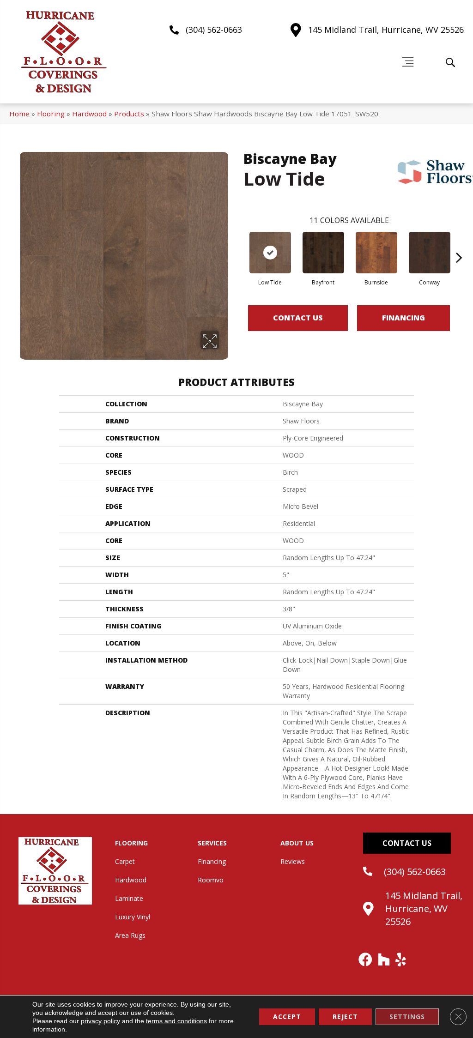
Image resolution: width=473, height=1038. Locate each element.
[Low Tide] (270, 252)
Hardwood (89, 113)
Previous (239, 243)
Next (459, 243)
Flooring (51, 113)
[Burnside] (376, 252)
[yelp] (401, 959)
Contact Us (298, 318)
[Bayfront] (323, 252)
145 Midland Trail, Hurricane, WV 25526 (386, 29)
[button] (407, 843)
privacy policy (100, 1021)
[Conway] (429, 252)
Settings (407, 1016)
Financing (403, 318)
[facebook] (365, 959)
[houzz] (384, 959)
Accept (287, 1016)
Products (129, 113)
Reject (345, 1016)
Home (19, 113)
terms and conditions (176, 1021)
